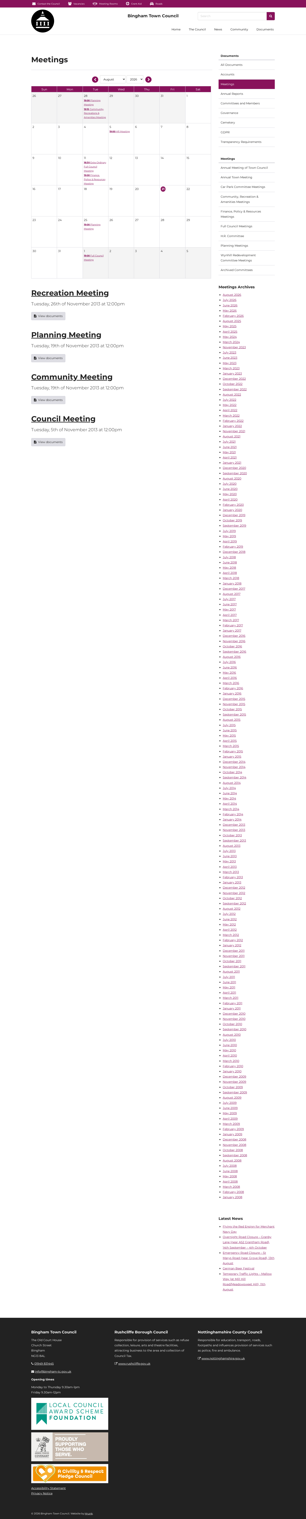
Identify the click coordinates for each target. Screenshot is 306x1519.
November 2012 (234, 893)
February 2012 (233, 940)
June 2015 (230, 730)
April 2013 (230, 867)
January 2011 (232, 1008)
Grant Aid (136, 3)
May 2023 (229, 363)
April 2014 (230, 804)
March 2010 (231, 1061)
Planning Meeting (66, 334)
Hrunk (89, 1513)
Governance (229, 113)
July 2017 (229, 599)
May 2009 (230, 1113)
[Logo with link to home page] (42, 21)
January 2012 (232, 945)
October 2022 (233, 384)
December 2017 (234, 589)
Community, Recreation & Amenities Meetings (239, 199)
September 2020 (235, 473)
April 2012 (230, 930)
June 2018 (230, 562)
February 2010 (233, 1066)
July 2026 (229, 300)
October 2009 (233, 1087)
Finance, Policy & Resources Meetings (241, 214)
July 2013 (229, 851)
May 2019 (229, 536)
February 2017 (233, 625)
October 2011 (232, 961)
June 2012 (230, 919)
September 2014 (234, 777)
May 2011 (229, 987)
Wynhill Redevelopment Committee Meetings (238, 257)
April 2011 (229, 992)
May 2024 (230, 337)
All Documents (232, 65)
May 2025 (229, 326)
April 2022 (230, 410)
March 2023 (231, 368)
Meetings (227, 84)
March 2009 (231, 1124)
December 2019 (234, 515)
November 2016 (234, 641)
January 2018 (232, 583)
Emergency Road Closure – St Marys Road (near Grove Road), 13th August (248, 1258)
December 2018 (234, 552)
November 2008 (234, 1145)
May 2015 (229, 735)
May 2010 (229, 1050)
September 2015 (234, 714)
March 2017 (231, 620)
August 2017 (231, 594)
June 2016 (230, 667)
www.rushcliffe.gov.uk (134, 1363)
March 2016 (231, 683)
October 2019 (232, 520)
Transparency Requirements (241, 142)
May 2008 (230, 1176)
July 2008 (230, 1166)
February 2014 (233, 814)
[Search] (271, 16)
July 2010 (229, 1040)
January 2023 (232, 373)
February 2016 (233, 688)
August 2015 (231, 720)
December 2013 (234, 825)
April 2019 (230, 541)
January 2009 (232, 1134)
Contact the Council (48, 3)
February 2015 (233, 751)
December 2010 (234, 1014)
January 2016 (232, 693)
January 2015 (232, 756)
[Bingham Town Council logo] (153, 16)
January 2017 (232, 630)
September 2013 (234, 840)
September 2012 (234, 903)
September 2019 (234, 525)
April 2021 (230, 457)
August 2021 (231, 436)
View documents (50, 316)
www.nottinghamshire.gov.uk (223, 1358)
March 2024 (231, 342)
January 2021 (232, 463)
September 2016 (234, 651)
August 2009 (232, 1097)
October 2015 (232, 709)
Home (176, 29)
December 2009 (234, 1076)
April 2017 (230, 615)
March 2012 (231, 935)
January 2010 (232, 1071)
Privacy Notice (41, 1493)
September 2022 (235, 389)
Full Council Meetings (236, 226)
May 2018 (229, 568)
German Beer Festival (238, 1268)
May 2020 (230, 494)
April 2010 (230, 1055)
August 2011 (231, 971)
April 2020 (230, 499)
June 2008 (230, 1171)
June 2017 (230, 604)
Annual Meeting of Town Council (244, 168)
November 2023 (234, 347)
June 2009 (230, 1108)
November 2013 (234, 830)
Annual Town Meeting (236, 177)
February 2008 (233, 1192)
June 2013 (230, 856)
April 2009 (230, 1119)
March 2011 (230, 998)
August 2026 (232, 295)
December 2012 (234, 887)
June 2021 (230, 447)
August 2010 (232, 1035)
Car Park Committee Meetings (243, 187)
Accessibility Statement (48, 1488)
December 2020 (234, 468)
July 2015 (229, 725)
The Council (197, 29)
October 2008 (233, 1150)
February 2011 (232, 1003)
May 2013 (229, 861)
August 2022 (232, 394)
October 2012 (232, 898)
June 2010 (230, 1045)
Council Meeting (63, 418)
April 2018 (230, 573)
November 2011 (234, 956)
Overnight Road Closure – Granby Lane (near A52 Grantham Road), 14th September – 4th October (247, 1242)
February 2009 (233, 1129)
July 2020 (229, 484)
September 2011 (234, 966)
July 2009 (230, 1103)
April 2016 (230, 678)
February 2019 (233, 546)
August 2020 (232, 478)
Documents (265, 29)
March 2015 (231, 746)
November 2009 (234, 1082)
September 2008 (235, 1155)
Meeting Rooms (108, 3)
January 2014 (232, 819)
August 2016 (232, 657)
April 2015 (230, 741)
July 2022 (229, 400)
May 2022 (229, 405)
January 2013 (232, 882)
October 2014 (232, 772)
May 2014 (229, 798)
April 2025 (230, 332)
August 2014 (232, 783)
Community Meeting (72, 376)
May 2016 (229, 673)
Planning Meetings (234, 245)
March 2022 (231, 415)
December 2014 (234, 762)
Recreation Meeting (70, 292)
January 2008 (232, 1197)
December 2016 (234, 636)
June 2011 (229, 982)
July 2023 (229, 352)
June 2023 (230, 358)
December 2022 (234, 379)
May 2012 (229, 924)
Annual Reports (232, 94)
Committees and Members (240, 103)
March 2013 (231, 872)
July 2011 (229, 977)
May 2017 (229, 609)
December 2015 (234, 699)
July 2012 (229, 914)
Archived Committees (237, 270)
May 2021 (229, 452)
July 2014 (229, 788)
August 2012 (231, 909)
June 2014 (230, 793)
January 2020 (232, 510)
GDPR (225, 132)
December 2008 (234, 1139)
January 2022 (232, 426)
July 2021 (229, 441)
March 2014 (231, 809)
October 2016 (232, 646)
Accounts (227, 74)
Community (239, 29)
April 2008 (230, 1181)
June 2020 (230, 489)
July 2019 (229, 531)
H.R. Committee (232, 236)
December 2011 (234, 951)
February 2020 (233, 505)
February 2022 (233, 421)
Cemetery (228, 122)
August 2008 (232, 1160)
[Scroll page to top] (298, 1510)
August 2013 (231, 846)
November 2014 (234, 767)
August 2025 (232, 321)
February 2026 (233, 316)
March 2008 (231, 1187)
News (218, 29)
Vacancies (79, 3)
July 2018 (229, 557)
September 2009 (235, 1092)
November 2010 (234, 1019)
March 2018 (231, 578)
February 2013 (233, 877)
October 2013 (232, 835)
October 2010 (232, 1024)
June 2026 (230, 305)
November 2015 (234, 704)
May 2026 (230, 310)
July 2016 (229, 662)
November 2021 (234, 431)
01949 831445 (44, 1363)
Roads (158, 3)
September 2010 (234, 1029)
